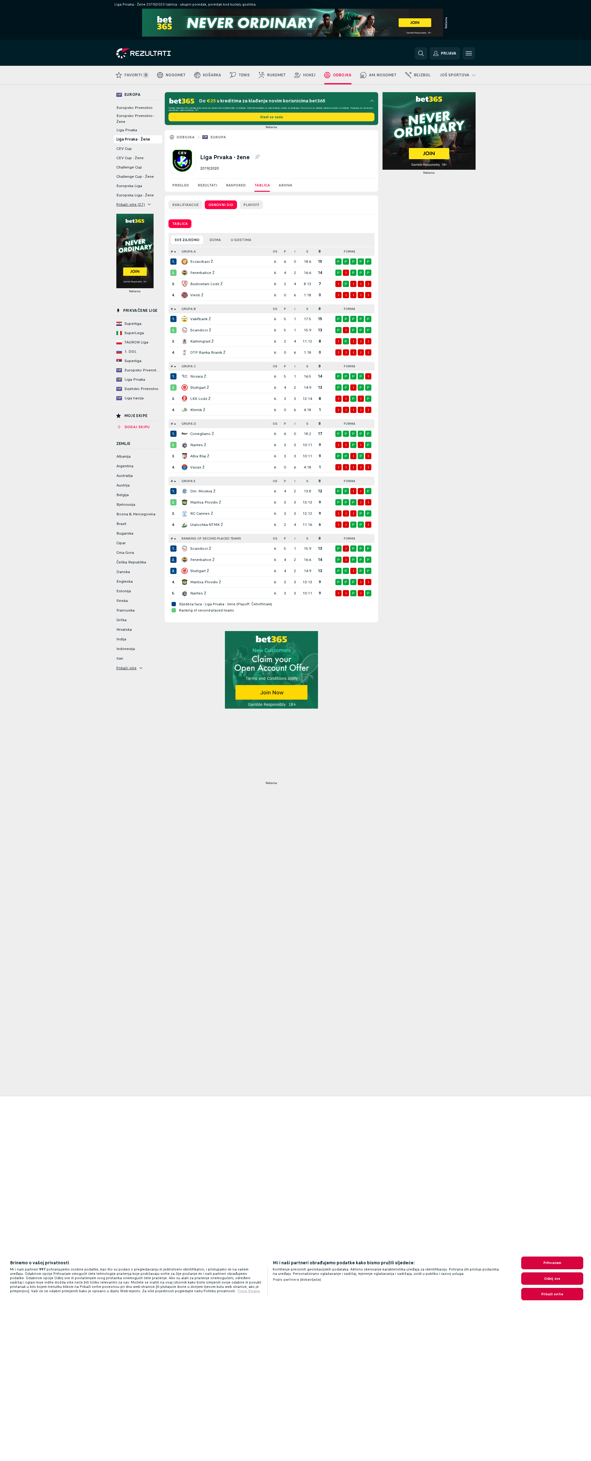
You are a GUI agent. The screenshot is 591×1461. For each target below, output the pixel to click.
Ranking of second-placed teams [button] (211, 538)
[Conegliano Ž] (184, 434)
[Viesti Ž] (184, 295)
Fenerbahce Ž (202, 272)
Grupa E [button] (188, 481)
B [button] (320, 251)
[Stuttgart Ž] (184, 387)
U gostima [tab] (241, 240)
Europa (218, 137)
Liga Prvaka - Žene (133, 139)
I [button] (294, 251)
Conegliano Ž (202, 433)
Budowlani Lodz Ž (206, 283)
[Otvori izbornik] (469, 53)
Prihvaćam (552, 1263)
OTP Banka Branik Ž (208, 352)
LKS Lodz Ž (200, 398)
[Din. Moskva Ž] (184, 491)
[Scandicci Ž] (184, 330)
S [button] (307, 251)
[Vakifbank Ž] (184, 319)
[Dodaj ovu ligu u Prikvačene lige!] (257, 157)
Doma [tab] (215, 240)
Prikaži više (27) (130, 204)
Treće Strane (248, 1291)
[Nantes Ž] (184, 445)
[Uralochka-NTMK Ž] (184, 525)
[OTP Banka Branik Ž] (184, 352)
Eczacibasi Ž (201, 261)
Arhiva (285, 185)
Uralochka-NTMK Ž (206, 524)
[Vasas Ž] (184, 467)
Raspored (236, 185)
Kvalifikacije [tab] (185, 205)
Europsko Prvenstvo (134, 107)
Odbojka (186, 137)
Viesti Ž (197, 295)
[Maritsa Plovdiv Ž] (184, 502)
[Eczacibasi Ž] (184, 261)
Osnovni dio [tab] (220, 205)
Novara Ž (198, 376)
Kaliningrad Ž (202, 341)
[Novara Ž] (184, 376)
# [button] (172, 251)
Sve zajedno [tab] (187, 240)
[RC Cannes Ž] (184, 513)
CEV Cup (124, 148)
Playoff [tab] (251, 205)
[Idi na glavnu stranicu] (159, 53)
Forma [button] (349, 251)
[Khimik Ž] (184, 410)
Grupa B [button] (188, 309)
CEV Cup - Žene (130, 157)
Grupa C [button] (188, 366)
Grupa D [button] (188, 424)
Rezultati (207, 185)
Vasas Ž (197, 467)
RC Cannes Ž (201, 513)
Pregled (180, 185)
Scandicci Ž (200, 330)
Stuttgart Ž (199, 387)
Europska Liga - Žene (135, 195)
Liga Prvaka (126, 130)
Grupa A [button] (188, 251)
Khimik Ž (197, 409)
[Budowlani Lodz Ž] (184, 284)
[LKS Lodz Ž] (184, 399)
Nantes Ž (198, 444)
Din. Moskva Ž (203, 491)
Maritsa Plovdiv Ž (205, 502)
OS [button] (275, 251)
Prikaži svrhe (552, 1294)
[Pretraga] (421, 53)
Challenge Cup (129, 167)
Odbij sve (552, 1278)
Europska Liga (129, 185)
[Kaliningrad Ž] (184, 341)
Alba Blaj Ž (199, 456)
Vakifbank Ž (200, 318)
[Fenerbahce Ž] (184, 273)
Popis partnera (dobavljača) (297, 1279)
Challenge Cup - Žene (135, 176)
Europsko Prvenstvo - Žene (135, 118)
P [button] (285, 251)
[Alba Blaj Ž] (184, 456)
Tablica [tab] (180, 224)
